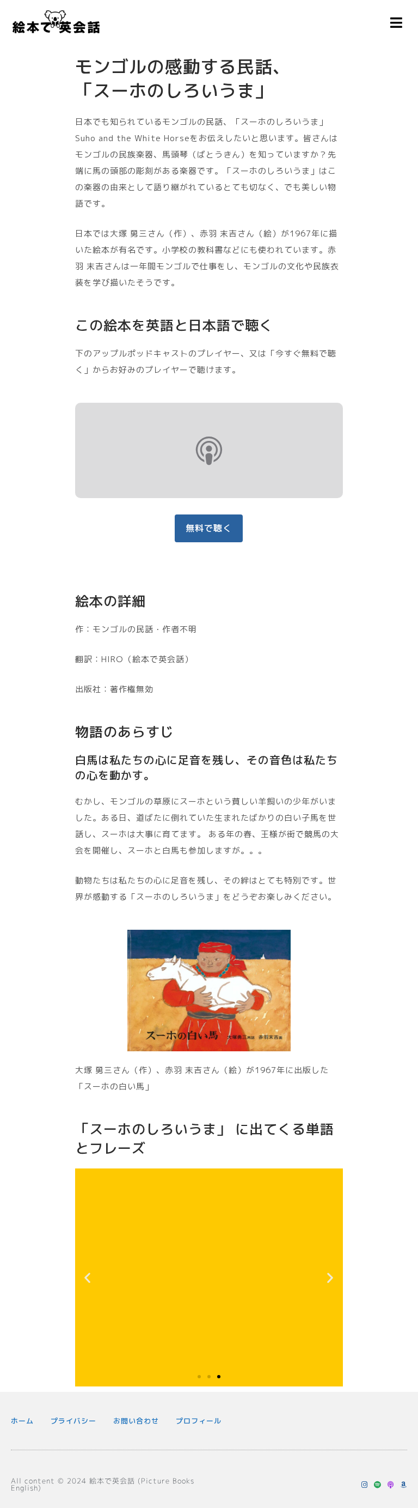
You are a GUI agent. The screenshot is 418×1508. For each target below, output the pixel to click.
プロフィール (199, 1421)
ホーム (22, 1421)
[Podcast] (390, 1484)
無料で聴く (209, 528)
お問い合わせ (136, 1421)
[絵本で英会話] (56, 24)
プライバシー (73, 1421)
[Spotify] (377, 1484)
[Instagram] (364, 1484)
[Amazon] (403, 1484)
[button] (88, 1278)
